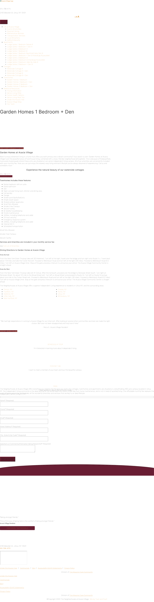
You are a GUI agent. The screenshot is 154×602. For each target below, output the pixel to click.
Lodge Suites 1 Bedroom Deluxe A (20, 44)
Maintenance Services (15, 33)
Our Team (11, 104)
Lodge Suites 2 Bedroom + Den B (20, 64)
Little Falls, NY (9, 296)
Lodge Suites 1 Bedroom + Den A (19, 47)
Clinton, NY (8, 289)
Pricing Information (14, 91)
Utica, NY (61, 294)
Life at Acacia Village (11, 27)
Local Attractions (13, 38)
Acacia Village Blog (14, 102)
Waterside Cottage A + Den (17, 71)
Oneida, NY (62, 289)
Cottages (7, 67)
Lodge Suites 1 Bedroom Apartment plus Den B (25, 53)
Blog (34, 568)
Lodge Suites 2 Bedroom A (17, 49)
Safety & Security (13, 40)
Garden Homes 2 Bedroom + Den (20, 86)
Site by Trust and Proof (98, 599)
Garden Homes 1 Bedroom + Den (19, 82)
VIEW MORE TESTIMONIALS (17, 528)
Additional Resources (12, 89)
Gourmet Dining (13, 31)
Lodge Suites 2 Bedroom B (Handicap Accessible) (26, 60)
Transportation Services (16, 36)
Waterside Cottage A (15, 69)
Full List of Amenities (11, 246)
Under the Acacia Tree (15, 100)
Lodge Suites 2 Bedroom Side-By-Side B (22, 62)
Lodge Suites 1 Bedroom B (17, 51)
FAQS (55, 386)
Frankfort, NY (9, 292)
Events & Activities (14, 29)
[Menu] (3, 22)
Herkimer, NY (9, 294)
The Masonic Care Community (81, 572)
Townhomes (8, 77)
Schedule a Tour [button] (6, 176)
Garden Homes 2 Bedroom (17, 84)
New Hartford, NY (10, 298)
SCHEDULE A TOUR (55, 344)
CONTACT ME (55, 366)
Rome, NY (62, 292)
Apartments (8, 42)
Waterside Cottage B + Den (17, 75)
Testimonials (24, 568)
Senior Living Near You (15, 97)
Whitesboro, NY (64, 296)
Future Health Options (15, 95)
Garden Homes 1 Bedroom (17, 80)
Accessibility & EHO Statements (50, 568)
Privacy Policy (69, 568)
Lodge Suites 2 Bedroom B (17, 58)
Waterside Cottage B (15, 73)
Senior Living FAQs (14, 93)
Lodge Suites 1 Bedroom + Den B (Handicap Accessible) (28, 55)
